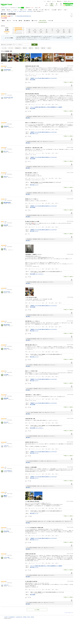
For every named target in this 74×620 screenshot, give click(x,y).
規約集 (28, 617)
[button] (4, 57)
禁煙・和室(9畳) (32, 79)
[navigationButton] (71, 57)
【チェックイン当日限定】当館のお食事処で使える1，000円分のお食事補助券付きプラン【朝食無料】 (46, 107)
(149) (27, 20)
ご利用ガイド (49, 1)
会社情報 (6, 617)
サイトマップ (54, 1)
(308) (42, 20)
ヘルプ (45, 1)
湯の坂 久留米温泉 (8, 14)
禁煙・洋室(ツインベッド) (34, 133)
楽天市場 (65, 1)
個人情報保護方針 (11, 617)
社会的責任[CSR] (19, 617)
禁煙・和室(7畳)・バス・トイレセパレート (37, 428)
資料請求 (32, 617)
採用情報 (24, 617)
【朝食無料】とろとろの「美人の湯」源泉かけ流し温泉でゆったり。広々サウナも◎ (43, 78)
